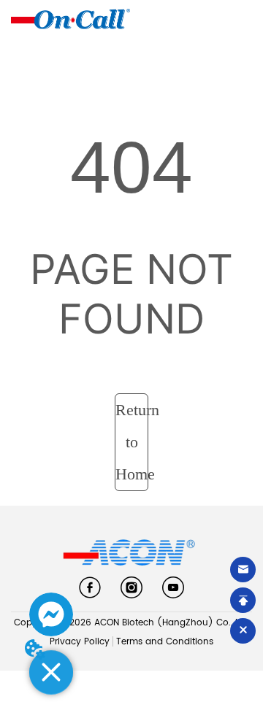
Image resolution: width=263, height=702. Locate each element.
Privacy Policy (80, 642)
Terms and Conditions (164, 642)
